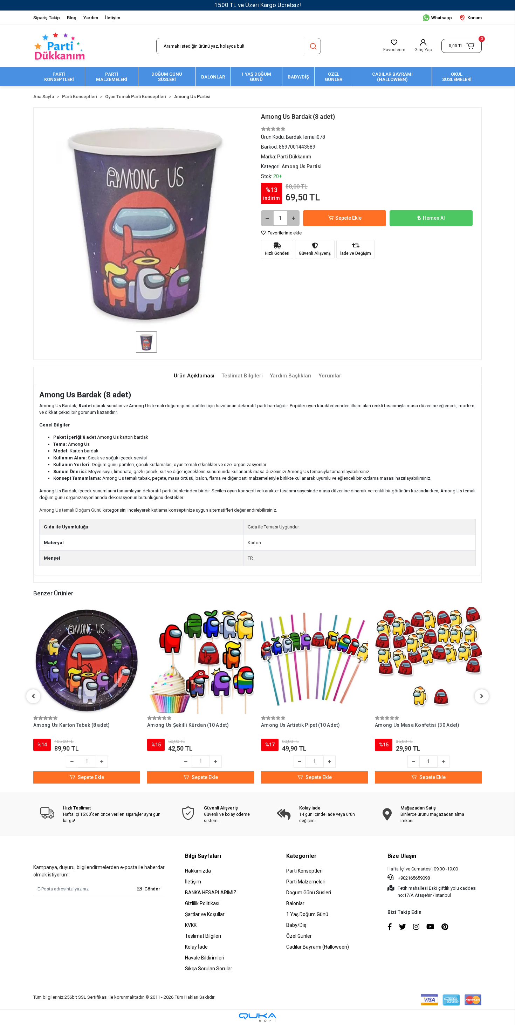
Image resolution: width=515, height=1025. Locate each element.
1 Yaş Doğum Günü (307, 914)
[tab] (194, 375)
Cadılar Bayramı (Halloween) (317, 947)
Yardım (90, 17)
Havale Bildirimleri (204, 958)
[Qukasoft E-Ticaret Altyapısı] (257, 1017)
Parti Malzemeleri (305, 881)
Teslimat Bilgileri (203, 936)
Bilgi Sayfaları (203, 856)
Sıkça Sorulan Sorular (208, 968)
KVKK (191, 925)
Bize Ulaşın (401, 856)
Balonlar (295, 903)
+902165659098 (413, 878)
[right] (481, 696)
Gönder (152, 888)
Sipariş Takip (46, 17)
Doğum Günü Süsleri (308, 892)
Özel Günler (299, 936)
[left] (33, 696)
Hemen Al (434, 218)
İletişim (112, 17)
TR (250, 558)
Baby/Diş (296, 925)
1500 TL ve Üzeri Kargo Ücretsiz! (257, 4)
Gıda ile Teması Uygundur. (274, 526)
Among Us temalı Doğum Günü (70, 510)
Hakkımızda (198, 871)
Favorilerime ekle (284, 232)
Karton (254, 542)
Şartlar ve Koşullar (205, 914)
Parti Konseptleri (304, 871)
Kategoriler (301, 856)
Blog (71, 17)
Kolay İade (196, 947)
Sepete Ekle (348, 218)
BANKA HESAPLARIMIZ (210, 892)
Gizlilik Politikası (202, 903)
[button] (461, 46)
